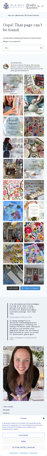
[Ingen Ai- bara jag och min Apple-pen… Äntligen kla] (13, 190)
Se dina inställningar (23, 447)
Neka (23, 441)
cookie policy (13, 453)
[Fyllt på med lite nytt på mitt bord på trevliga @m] (13, 169)
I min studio (8, 406)
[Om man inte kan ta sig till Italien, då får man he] (13, 211)
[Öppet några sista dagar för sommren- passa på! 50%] (34, 274)
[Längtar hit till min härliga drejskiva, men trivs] (34, 105)
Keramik (6, 410)
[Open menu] (42, 6)
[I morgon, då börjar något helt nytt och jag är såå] (34, 127)
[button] (44, 418)
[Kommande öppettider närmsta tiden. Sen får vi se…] (34, 169)
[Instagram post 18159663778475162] (34, 148)
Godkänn (23, 435)
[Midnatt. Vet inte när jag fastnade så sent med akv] (34, 253)
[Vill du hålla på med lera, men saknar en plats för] (34, 211)
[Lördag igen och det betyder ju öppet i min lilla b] (13, 148)
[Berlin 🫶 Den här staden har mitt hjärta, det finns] (13, 232)
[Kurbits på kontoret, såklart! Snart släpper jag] (13, 274)
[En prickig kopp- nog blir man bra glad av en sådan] (13, 105)
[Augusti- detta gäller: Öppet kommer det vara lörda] (13, 127)
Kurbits (6, 413)
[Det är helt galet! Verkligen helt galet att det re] (34, 190)
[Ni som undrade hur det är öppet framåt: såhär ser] (13, 84)
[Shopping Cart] (38, 6)
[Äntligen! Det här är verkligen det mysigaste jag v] (34, 84)
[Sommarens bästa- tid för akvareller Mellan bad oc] (34, 232)
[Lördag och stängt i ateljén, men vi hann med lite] (13, 253)
